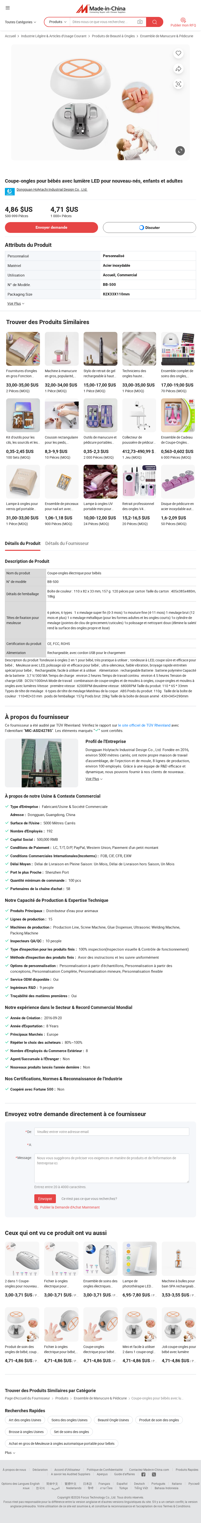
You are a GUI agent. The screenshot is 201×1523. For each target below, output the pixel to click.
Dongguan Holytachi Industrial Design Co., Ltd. (52, 189)
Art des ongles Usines (25, 1420)
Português (158, 1483)
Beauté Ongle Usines (113, 1420)
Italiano (177, 1483)
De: (29, 1131)
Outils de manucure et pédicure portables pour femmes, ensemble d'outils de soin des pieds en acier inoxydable (100, 440)
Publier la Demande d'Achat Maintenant (67, 1207)
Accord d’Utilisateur (67, 1470)
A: (30, 1144)
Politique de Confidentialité (105, 1470)
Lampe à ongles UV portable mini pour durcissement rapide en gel (99, 506)
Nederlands (73, 1488)
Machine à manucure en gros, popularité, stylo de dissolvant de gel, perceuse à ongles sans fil (61, 373)
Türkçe (123, 1488)
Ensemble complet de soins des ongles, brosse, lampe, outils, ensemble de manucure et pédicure (177, 373)
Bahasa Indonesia (166, 1488)
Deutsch (139, 1483)
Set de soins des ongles (71, 1431)
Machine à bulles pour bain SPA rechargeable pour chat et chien (179, 1286)
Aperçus (102, 1474)
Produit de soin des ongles (159, 1420)
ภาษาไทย (106, 1488)
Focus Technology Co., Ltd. (98, 1497)
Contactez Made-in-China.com (149, 1470)
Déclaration (40, 1470)
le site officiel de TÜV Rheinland (144, 725)
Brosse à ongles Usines (26, 1431)
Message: (24, 1157)
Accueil (10, 36)
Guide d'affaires (124, 1474)
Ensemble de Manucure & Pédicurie (166, 36)
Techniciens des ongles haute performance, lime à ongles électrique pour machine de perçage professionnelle (139, 373)
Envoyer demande (51, 227)
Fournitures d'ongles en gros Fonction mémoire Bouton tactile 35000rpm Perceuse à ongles (21, 373)
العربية (55, 1488)
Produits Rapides (187, 1470)
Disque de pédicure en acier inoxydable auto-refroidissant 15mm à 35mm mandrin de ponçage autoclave (177, 506)
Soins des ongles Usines (69, 1420)
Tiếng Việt (141, 1488)
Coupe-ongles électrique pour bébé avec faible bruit (98, 1351)
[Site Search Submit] (154, 22)
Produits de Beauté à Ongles (113, 36)
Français (104, 1483)
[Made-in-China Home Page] (100, 8)
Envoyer (45, 1198)
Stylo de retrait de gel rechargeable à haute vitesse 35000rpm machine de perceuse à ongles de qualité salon (100, 373)
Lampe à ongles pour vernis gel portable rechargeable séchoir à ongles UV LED (22, 506)
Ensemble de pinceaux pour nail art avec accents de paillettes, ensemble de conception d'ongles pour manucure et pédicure (61, 506)
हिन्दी (90, 1488)
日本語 (87, 1483)
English (35, 1483)
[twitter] (154, 1474)
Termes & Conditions (176, 1506)
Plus (8, 1452)
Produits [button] (55, 21)
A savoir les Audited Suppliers (70, 1474)
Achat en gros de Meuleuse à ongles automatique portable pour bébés (61, 1443)
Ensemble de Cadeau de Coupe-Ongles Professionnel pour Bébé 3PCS (177, 440)
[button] (7, 8)
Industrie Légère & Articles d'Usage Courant (54, 36)
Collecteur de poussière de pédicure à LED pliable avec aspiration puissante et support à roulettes (138, 440)
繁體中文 (70, 1483)
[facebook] (143, 1474)
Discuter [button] (152, 227)
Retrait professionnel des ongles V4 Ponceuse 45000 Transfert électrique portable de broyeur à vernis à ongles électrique (138, 506)
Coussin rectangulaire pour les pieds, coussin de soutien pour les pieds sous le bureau (61, 440)
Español (122, 1483)
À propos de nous (14, 1470)
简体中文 (52, 1483)
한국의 (40, 1488)
